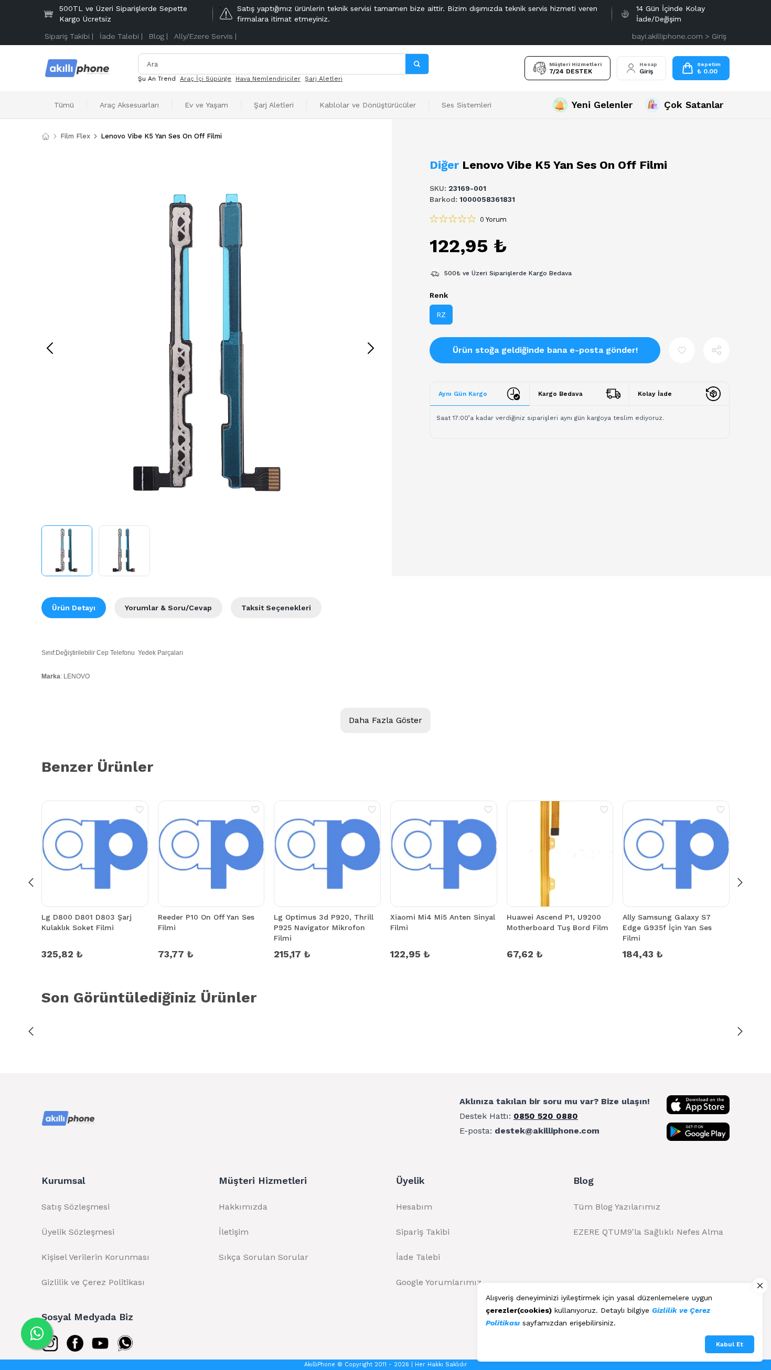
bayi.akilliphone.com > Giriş (679, 36)
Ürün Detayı (73, 607)
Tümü (64, 105)
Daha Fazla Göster (385, 720)
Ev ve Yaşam (206, 105)
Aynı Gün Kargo (462, 393)
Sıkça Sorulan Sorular (263, 1257)
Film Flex (75, 136)
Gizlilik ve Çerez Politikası (93, 1282)
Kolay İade (655, 393)
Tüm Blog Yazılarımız (616, 1207)
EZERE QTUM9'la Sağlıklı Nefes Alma (648, 1232)
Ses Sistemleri (466, 105)
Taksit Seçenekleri (276, 607)
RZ (441, 314)
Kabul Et (729, 1344)
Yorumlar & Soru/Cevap (168, 607)
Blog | (158, 36)
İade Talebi (418, 1257)
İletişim (234, 1232)
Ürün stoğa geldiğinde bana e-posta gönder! (545, 350)
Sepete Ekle (95, 953)
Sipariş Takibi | (69, 36)
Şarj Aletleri (323, 78)
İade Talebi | (121, 36)
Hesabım (414, 1207)
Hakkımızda (243, 1207)
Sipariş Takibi (422, 1232)
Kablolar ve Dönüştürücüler (367, 105)
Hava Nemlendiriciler (268, 78)
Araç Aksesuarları (129, 105)
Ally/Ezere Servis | (205, 36)
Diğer (444, 164)
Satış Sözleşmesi (75, 1207)
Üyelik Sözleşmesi (77, 1232)
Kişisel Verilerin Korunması (95, 1257)
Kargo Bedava (560, 393)
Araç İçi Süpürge (205, 78)
